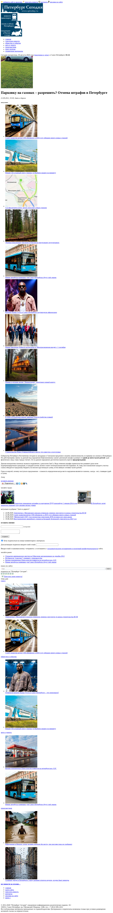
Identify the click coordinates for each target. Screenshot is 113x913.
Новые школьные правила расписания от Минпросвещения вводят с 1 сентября (35, 347)
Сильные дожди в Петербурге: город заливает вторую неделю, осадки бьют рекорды (37, 880)
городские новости (12, 41)
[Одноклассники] (22, 483)
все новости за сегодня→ (11, 884)
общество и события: (9, 657)
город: (3, 581)
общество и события (13, 43)
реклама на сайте (56, 2)
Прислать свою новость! (13, 576)
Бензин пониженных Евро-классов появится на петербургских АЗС (30, 560)
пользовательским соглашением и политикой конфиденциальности (72, 549)
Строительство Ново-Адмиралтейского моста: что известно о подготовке (33, 452)
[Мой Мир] (24, 483)
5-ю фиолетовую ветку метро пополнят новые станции (26, 208)
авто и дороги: (6, 732)
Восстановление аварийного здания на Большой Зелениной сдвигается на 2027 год (45, 519)
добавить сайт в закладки (12, 2)
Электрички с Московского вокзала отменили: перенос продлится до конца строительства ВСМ (50, 513)
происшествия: (6, 808)
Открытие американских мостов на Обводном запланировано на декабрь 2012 (35, 556)
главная (8, 39)
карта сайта (9, 890)
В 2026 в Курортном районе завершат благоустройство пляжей (29, 417)
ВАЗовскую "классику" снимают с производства (23, 558)
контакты (44, 2)
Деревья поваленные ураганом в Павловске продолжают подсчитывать (32, 243)
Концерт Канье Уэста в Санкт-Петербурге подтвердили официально (31, 312)
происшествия (10, 47)
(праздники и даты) (41, 55)
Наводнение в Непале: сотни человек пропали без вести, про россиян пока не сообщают (38, 844)
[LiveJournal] (26, 483)
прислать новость (31, 2)
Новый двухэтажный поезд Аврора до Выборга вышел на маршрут (30, 173)
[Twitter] (19, 483)
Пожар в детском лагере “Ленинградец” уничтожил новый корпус (30, 382)
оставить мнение (7, 481)
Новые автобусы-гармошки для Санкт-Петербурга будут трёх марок (30, 277)
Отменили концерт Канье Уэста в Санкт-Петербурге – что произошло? (32, 693)
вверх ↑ (8, 898)
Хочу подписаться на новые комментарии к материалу (24, 541)
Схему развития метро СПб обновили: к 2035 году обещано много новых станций (36, 138)
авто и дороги (10, 45)
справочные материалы (14, 51)
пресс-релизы (10, 49)
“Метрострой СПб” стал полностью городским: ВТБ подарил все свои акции (43, 517)
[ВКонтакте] (17, 483)
